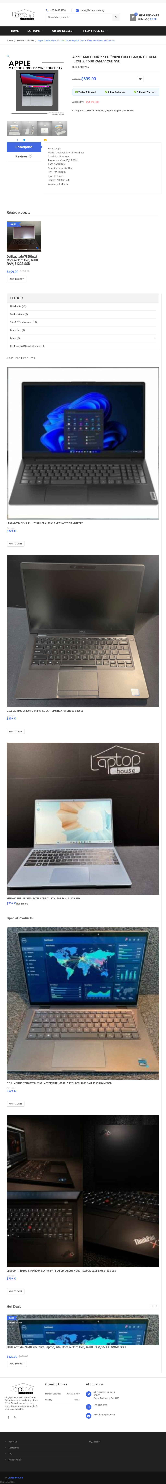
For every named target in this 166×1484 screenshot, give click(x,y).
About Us (13, 1442)
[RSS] (15, 1417)
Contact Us (14, 1448)
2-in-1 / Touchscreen (23, 322)
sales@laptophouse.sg (104, 1414)
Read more (22, 903)
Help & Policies (94, 30)
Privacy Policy (15, 1460)
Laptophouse (15, 1477)
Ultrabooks (18, 306)
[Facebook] (8, 1417)
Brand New (17, 330)
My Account (94, 1442)
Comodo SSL (7, 1482)
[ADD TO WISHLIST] (140, 79)
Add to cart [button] (17, 279)
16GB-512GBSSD (25, 40)
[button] (8, 56)
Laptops (33, 30)
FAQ (10, 1454)
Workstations (19, 314)
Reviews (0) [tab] (24, 156)
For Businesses (62, 30)
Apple (109, 110)
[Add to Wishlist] (38, 279)
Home (15, 30)
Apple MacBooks (124, 110)
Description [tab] (24, 147)
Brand (15, 338)
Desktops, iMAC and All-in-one (27, 346)
